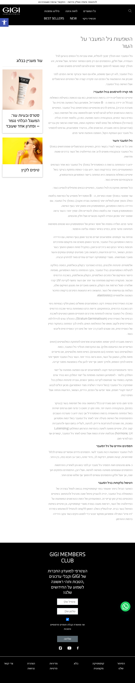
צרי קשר (8, 663)
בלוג (76, 663)
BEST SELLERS (54, 18)
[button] (4, 22)
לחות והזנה (71, 11)
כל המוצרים (89, 11)
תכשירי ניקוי (89, 18)
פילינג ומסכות (51, 11)
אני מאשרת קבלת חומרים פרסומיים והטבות (67, 627)
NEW (73, 18)
